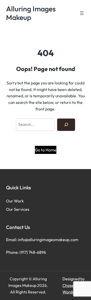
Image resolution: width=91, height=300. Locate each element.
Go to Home (45, 149)
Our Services (17, 209)
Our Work (15, 200)
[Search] (66, 125)
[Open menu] (82, 13)
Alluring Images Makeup (31, 13)
